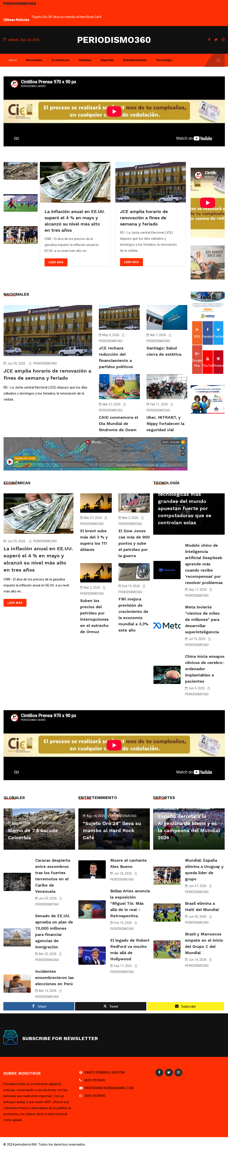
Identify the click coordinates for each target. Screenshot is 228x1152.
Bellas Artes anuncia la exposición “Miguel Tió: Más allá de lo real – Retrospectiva (130, 903)
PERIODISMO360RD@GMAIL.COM (109, 1088)
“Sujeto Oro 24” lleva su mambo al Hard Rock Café (66, 17)
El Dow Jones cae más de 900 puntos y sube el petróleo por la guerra (134, 543)
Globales (85, 60)
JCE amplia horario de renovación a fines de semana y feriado (144, 218)
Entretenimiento (135, 60)
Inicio (13, 60)
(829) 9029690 (94, 1080)
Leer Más (56, 262)
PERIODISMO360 (114, 40)
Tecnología (164, 60)
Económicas (60, 60)
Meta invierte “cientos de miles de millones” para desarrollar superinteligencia (202, 619)
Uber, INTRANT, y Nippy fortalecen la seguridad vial (165, 423)
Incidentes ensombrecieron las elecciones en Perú (54, 977)
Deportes (107, 60)
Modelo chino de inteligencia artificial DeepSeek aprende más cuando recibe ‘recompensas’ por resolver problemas (204, 564)
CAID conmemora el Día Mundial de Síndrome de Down (118, 423)
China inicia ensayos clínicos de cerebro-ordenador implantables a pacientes (205, 669)
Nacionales (34, 60)
